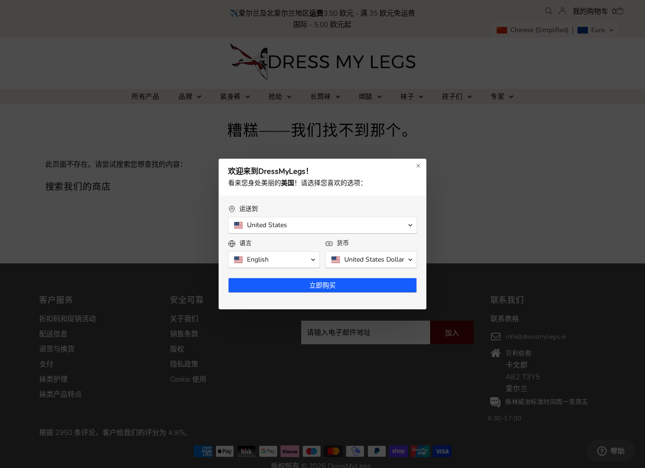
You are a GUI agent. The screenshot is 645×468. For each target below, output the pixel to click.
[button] (322, 225)
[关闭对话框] (418, 166)
